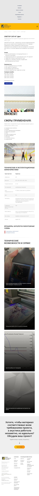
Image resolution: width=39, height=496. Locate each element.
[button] (8, 83)
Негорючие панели (29, 469)
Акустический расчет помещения (13, 367)
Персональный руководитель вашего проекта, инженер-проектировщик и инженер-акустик (18, 284)
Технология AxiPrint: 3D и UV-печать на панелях (16, 326)
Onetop (14, 31)
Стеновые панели (29, 459)
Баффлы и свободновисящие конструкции (30, 465)
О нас (15, 458)
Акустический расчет (16, 485)
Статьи (19, 12)
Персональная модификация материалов (16, 488)
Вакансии (19, 7)
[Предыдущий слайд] (6, 97)
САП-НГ (18, 31)
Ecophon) (22, 461)
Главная (5, 31)
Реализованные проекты (19, 14)
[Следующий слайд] (33, 97)
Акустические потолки (29, 462)
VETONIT (22, 460)
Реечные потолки (28, 471)
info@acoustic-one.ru (5, 480)
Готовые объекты (15, 465)
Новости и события (19, 10)
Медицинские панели (29, 474)
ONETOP (22, 458)
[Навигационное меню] (37, 26)
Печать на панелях (16, 479)
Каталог (10, 31)
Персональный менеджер (17, 482)
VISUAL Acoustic (22, 464)
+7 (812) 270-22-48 (5, 471)
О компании (19, 5)
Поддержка (19, 16)
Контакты (19, 19)
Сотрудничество (17, 467)
